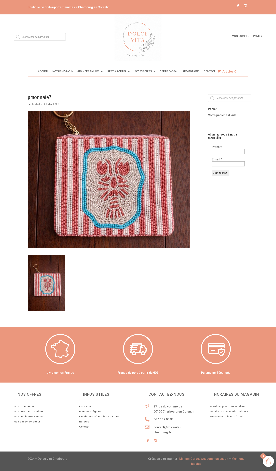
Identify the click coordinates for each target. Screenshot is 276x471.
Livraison (85, 406)
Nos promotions (24, 406)
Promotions (191, 71)
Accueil (43, 71)
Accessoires (143, 71)
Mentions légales (90, 411)
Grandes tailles (88, 71)
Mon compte (240, 36)
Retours (84, 421)
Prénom (217, 147)
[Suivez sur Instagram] (245, 6)
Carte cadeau (169, 71)
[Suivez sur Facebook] (238, 6)
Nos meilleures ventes (28, 416)
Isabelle (37, 104)
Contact (209, 71)
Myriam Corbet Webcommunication (203, 459)
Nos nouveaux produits (29, 411)
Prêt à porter (117, 71)
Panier (257, 36)
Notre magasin (62, 71)
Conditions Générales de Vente (99, 416)
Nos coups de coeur (27, 421)
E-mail (217, 159)
